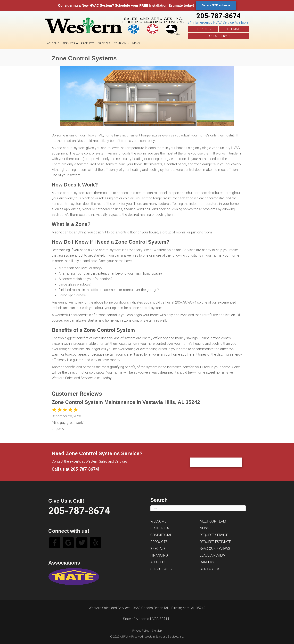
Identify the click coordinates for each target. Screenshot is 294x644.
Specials (104, 43)
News (136, 43)
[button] (77, 43)
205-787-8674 (218, 16)
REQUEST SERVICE (218, 36)
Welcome (53, 43)
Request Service (214, 535)
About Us (158, 562)
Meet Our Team (213, 521)
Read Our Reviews (215, 549)
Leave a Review (212, 555)
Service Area (161, 569)
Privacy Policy (140, 630)
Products (88, 43)
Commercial (161, 535)
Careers (207, 562)
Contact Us (210, 569)
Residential (160, 528)
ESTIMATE (234, 29)
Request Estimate (215, 542)
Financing (159, 555)
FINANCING (203, 29)
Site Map (156, 630)
